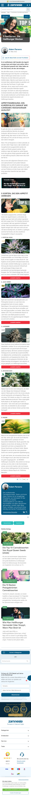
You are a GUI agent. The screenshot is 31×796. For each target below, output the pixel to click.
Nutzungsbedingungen (17, 699)
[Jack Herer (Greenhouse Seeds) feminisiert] (15, 291)
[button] (4, 50)
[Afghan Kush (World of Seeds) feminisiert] (15, 380)
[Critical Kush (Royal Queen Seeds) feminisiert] (15, 246)
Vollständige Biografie (10, 512)
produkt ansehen (15, 278)
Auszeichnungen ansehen (15, 715)
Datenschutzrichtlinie (5, 699)
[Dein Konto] (27, 5)
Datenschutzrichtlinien (24, 779)
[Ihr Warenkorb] (29, 5)
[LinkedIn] (24, 512)
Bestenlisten (7, 523)
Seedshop (19, 523)
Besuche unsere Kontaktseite (21, 762)
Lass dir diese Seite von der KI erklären (16, 58)
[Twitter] (26, 512)
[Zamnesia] (14, 5)
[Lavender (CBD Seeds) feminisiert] (15, 335)
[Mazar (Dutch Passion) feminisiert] (15, 426)
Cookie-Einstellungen (15, 793)
